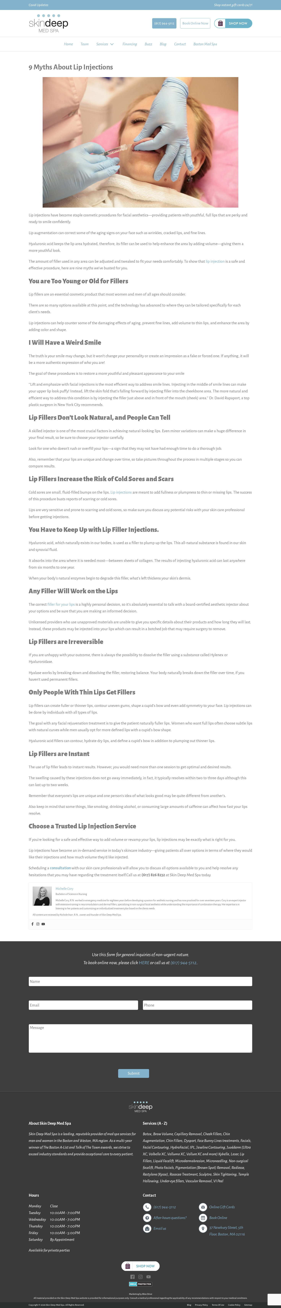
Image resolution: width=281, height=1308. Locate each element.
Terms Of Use (218, 1305)
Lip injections (121, 492)
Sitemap (248, 1305)
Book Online (218, 1218)
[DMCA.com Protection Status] (140, 1285)
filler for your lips (61, 604)
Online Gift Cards (222, 1207)
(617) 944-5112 (164, 23)
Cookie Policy (234, 1305)
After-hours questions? (169, 1218)
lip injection (215, 261)
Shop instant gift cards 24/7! (233, 5)
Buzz (148, 44)
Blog (163, 44)
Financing (130, 44)
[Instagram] (38, 924)
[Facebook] (32, 924)
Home (68, 44)
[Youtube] (43, 924)
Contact (180, 44)
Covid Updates (38, 5)
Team (84, 44)
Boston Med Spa (205, 44)
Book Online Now (195, 23)
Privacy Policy (201, 1305)
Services (102, 44)
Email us (159, 1228)
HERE (144, 962)
